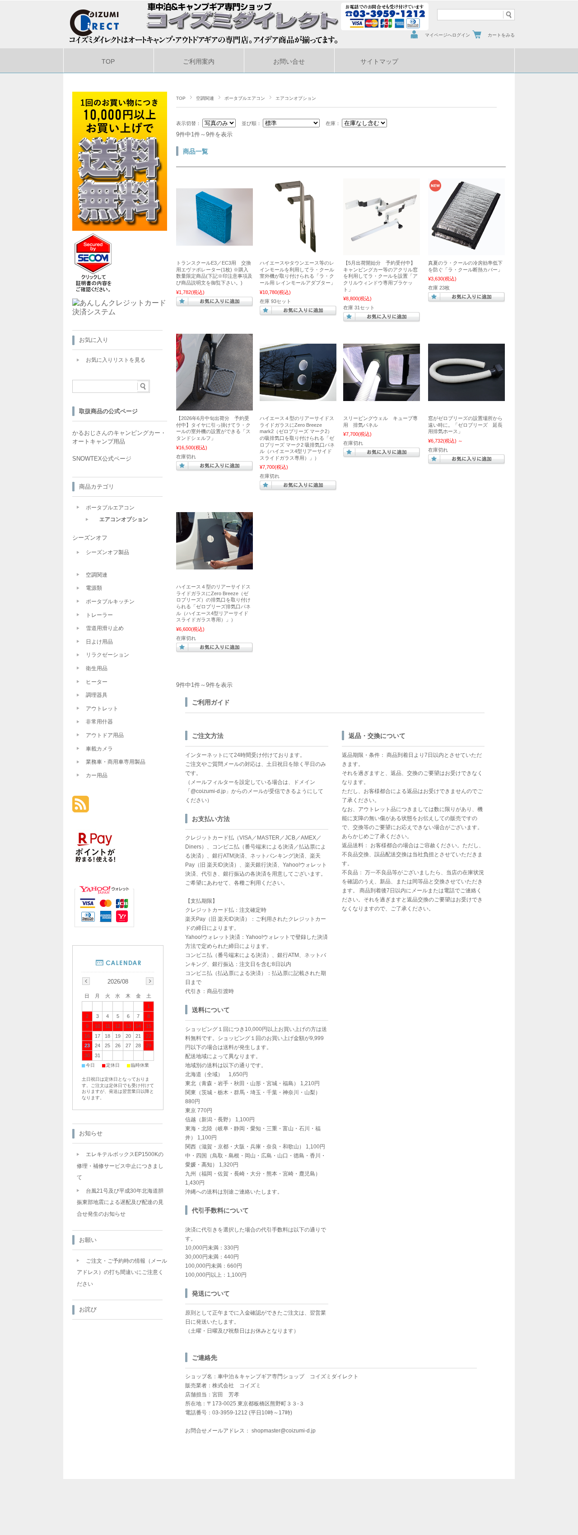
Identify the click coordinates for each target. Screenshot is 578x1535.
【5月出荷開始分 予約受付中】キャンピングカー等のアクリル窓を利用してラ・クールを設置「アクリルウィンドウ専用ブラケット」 (380, 276)
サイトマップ (379, 61)
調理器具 (96, 695)
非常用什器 (99, 722)
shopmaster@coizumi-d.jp (284, 1431)
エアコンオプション (123, 519)
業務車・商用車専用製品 (115, 762)
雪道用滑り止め (105, 628)
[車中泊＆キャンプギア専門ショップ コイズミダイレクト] (102, 34)
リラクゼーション (107, 655)
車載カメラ (99, 749)
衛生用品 (96, 668)
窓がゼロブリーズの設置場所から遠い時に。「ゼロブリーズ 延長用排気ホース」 (465, 424)
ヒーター (96, 682)
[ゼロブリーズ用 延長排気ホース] (466, 396)
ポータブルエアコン (244, 98)
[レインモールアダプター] (298, 250)
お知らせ (91, 1133)
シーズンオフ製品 (107, 552)
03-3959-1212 (229, 1412)
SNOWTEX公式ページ (101, 458)
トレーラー (99, 615)
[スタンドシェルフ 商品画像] (214, 406)
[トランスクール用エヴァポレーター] (214, 241)
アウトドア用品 (105, 735)
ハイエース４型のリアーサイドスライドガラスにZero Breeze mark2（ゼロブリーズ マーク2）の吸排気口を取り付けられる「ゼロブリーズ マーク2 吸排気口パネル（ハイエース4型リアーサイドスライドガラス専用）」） (297, 437)
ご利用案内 (198, 61)
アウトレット (102, 708)
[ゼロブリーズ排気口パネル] (214, 565)
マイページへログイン (447, 35)
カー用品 (96, 775)
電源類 (94, 588)
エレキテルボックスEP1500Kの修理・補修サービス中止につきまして (120, 1165)
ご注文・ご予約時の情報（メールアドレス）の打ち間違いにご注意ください (122, 1272)
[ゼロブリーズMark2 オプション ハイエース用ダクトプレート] (298, 396)
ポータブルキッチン (110, 601)
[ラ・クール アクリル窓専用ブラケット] (381, 250)
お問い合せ (289, 61)
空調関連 (205, 98)
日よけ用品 (99, 642)
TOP (108, 61)
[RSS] (80, 808)
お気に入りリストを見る (115, 360)
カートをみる (501, 35)
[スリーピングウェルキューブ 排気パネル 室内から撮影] (381, 396)
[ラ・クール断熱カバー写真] (466, 250)
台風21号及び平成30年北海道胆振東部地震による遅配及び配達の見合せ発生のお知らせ (120, 1202)
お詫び (88, 1309)
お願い (88, 1239)
